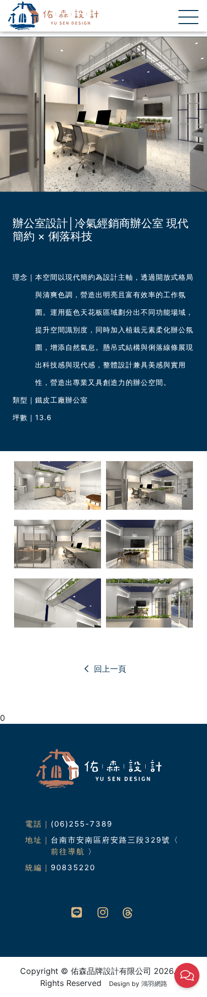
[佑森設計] (53, 15)
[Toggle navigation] (185, 16)
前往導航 (68, 851)
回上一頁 (108, 669)
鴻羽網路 (154, 983)
